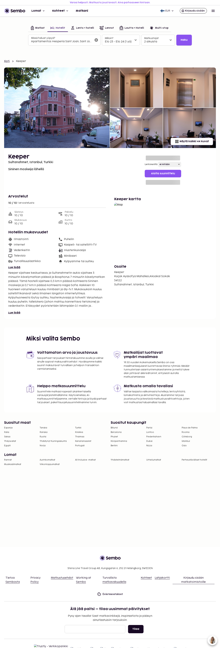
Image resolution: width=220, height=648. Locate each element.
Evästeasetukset (113, 594)
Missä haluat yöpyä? (43, 38)
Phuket (114, 436)
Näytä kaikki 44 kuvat (194, 141)
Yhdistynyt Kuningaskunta (53, 441)
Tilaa (135, 629)
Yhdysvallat (10, 441)
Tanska (43, 428)
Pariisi (149, 428)
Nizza (149, 445)
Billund (114, 428)
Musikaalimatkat (12, 464)
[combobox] (61, 41)
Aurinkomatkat (47, 460)
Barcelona (116, 432)
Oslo (184, 445)
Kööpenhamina (119, 441)
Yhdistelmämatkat (120, 460)
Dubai (149, 441)
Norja (43, 445)
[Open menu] (213, 11)
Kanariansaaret (83, 441)
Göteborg (187, 436)
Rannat (8, 460)
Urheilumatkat (153, 460)
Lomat (36, 10)
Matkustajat (151, 38)
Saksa (7, 436)
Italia (6, 432)
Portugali (80, 445)
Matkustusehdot (62, 577)
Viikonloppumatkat (50, 464)
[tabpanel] (110, 40)
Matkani (82, 10)
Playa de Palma (189, 428)
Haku (184, 40)
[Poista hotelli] (96, 40)
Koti (7, 61)
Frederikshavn (153, 436)
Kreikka (79, 432)
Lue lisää (14, 267)
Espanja (8, 428)
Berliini (114, 445)
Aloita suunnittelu (163, 173)
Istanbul (186, 441)
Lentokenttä (151, 164)
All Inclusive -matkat (85, 460)
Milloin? (109, 38)
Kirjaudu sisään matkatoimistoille (193, 580)
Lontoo (150, 432)
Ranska (43, 432)
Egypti (7, 445)
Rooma (185, 432)
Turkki (78, 428)
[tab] (37, 28)
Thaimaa (79, 436)
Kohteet (58, 10)
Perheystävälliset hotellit (194, 460)
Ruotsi (43, 436)
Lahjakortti (162, 577)
